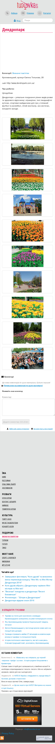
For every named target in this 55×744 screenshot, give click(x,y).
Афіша (14, 12)
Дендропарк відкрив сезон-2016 (19, 600)
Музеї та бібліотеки (10, 523)
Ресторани (6, 481)
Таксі (4, 548)
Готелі (4, 544)
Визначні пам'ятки (20, 73)
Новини (30, 12)
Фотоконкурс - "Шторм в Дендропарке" (23, 597)
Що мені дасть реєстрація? (43, 429)
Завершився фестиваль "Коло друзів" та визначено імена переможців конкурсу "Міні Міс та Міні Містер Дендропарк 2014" (28, 579)
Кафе (4, 477)
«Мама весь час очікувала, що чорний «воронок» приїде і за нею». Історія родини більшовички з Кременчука (24, 660)
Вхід (18, 20)
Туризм (5, 540)
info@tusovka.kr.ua (32, 729)
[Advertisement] (27, 451)
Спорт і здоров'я (9, 558)
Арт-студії (6, 565)
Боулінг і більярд (9, 502)
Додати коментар (15, 421)
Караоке (5, 505)
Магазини (6, 561)
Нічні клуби (7, 498)
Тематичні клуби (9, 509)
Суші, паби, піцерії (9, 484)
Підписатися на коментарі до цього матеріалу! (23, 385)
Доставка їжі (7, 488)
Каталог (47, 12)
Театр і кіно (6, 519)
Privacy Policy (8, 733)
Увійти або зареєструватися (19, 429)
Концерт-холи (8, 527)
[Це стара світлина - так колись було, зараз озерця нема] (27, 154)
